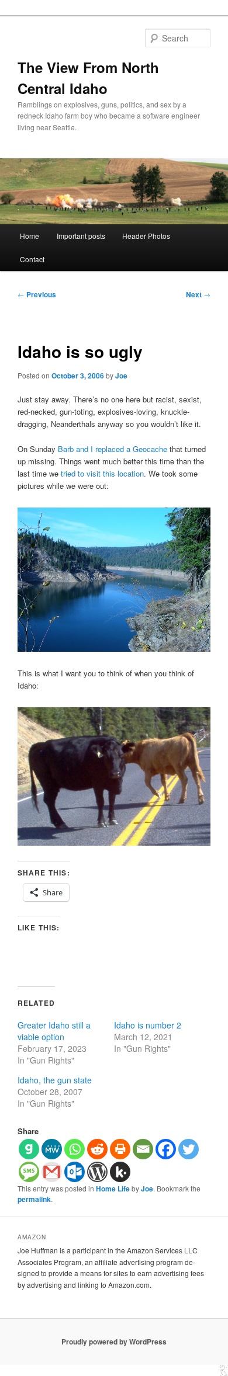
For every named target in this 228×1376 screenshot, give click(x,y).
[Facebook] (166, 1149)
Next (198, 294)
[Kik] (120, 1172)
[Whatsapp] (74, 1149)
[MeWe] (52, 1149)
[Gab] (29, 1149)
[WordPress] (97, 1172)
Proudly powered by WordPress (114, 1341)
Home (29, 236)
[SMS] (29, 1172)
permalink (34, 1199)
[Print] (120, 1149)
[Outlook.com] (74, 1172)
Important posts (81, 236)
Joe (121, 375)
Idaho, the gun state (55, 1080)
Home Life (113, 1188)
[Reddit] (97, 1149)
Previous (37, 294)
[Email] (143, 1149)
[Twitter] (188, 1149)
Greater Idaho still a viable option (54, 1031)
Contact (32, 259)
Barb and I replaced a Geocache (112, 448)
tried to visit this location (102, 473)
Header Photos (146, 236)
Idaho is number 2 (147, 1025)
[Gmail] (52, 1172)
